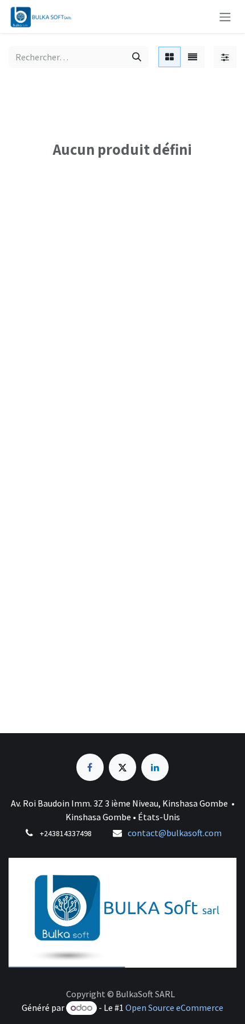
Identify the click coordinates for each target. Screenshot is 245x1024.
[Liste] (193, 57)
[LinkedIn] (155, 767)
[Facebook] (90, 767)
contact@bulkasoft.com (175, 832)
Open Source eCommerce (174, 1007)
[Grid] (169, 57)
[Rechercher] (137, 57)
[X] (122, 767)
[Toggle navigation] (225, 16)
